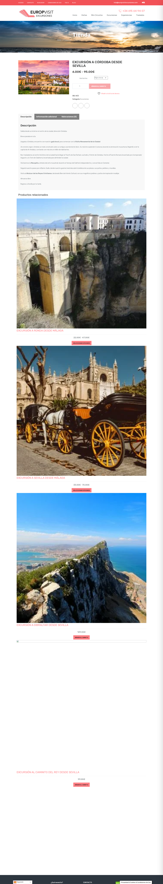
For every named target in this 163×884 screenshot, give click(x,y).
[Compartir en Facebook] (75, 105)
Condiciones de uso (54, 2)
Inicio (75, 15)
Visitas (84, 15)
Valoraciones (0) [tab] (69, 117)
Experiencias (126, 15)
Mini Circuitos (97, 15)
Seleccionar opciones (81, 343)
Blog (74, 2)
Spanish (19, 882)
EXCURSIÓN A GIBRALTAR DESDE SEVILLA (42, 625)
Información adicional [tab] (46, 117)
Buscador (40, 2)
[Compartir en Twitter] (80, 105)
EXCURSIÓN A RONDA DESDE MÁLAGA (40, 330)
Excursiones (112, 15)
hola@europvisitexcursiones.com (126, 3)
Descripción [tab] (26, 117)
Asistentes (83, 78)
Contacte (30, 2)
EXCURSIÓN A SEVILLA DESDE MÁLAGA (41, 477)
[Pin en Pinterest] (86, 105)
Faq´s (67, 2)
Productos (67, 40)
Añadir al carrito (98, 86)
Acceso (21, 2)
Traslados (140, 15)
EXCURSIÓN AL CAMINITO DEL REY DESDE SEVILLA (48, 772)
